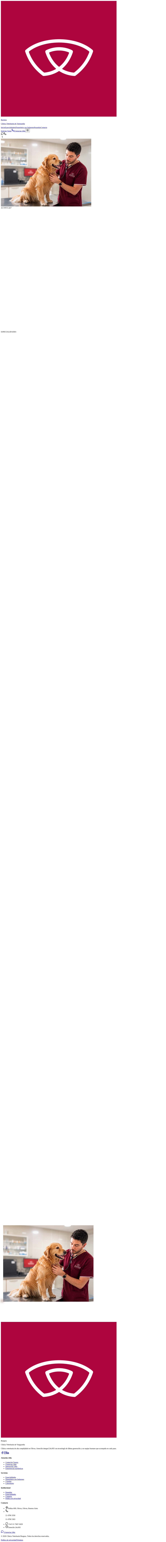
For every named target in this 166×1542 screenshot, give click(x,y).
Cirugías (8, 1481)
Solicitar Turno (6, 131)
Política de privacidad (13, 1498)
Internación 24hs (11, 1466)
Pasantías (37, 127)
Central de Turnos (11, 1462)
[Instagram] (5, 1453)
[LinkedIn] (7, 1453)
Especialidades (10, 127)
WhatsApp (21, 1321)
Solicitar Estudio (7, 810)
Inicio (3, 127)
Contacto (44, 127)
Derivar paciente (24, 1097)
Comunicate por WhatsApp (14, 860)
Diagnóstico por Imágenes (24, 127)
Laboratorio (9, 1483)
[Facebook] (2, 1453)
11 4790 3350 (33, 1321)
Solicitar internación (8, 1097)
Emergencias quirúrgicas (14, 1468)
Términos (19, 1540)
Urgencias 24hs (10, 1464)
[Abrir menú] (27, 130)
